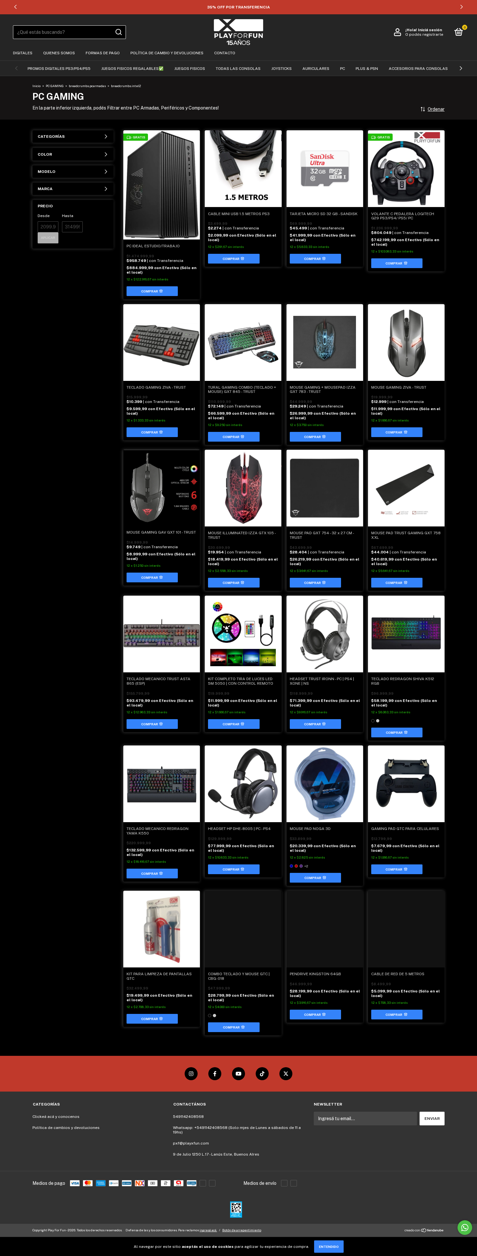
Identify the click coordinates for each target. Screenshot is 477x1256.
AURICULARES (315, 68)
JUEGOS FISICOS (189, 68)
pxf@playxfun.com (191, 1143)
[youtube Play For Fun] (238, 1073)
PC (342, 68)
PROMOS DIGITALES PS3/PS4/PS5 (59, 68)
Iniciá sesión (430, 30)
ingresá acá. (208, 1230)
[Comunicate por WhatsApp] (465, 1227)
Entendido (329, 1247)
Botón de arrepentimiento (241, 1230)
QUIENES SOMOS (59, 53)
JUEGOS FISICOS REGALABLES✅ (132, 68)
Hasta (67, 216)
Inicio (36, 86)
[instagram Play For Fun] (191, 1073)
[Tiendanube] (424, 1231)
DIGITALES (22, 53)
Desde (44, 216)
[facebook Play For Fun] (214, 1073)
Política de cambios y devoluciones (66, 1127)
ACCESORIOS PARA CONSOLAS (418, 68)
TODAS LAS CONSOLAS (238, 68)
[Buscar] (118, 32)
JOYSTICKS (281, 68)
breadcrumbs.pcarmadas (87, 86)
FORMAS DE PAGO (103, 53)
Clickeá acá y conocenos (56, 1116)
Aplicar (48, 238)
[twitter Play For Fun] (285, 1073)
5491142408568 (188, 1116)
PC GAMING (55, 86)
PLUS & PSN (367, 68)
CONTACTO (224, 53)
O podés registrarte (424, 34)
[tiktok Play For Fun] (262, 1073)
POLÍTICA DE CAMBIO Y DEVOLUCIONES (166, 53)
